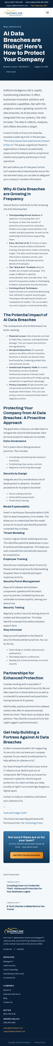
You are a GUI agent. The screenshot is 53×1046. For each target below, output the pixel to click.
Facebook (7, 949)
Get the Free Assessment (26, 855)
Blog (5, 26)
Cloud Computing (10, 969)
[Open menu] (47, 13)
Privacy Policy (39, 1042)
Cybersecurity (9, 965)
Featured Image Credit (15, 813)
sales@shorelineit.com (13, 1028)
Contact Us (8, 1002)
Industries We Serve (11, 994)
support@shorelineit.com (17, 5)
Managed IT (8, 961)
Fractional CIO (9, 977)
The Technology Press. (31, 823)
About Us (7, 990)
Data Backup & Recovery (13, 973)
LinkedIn (20, 949)
